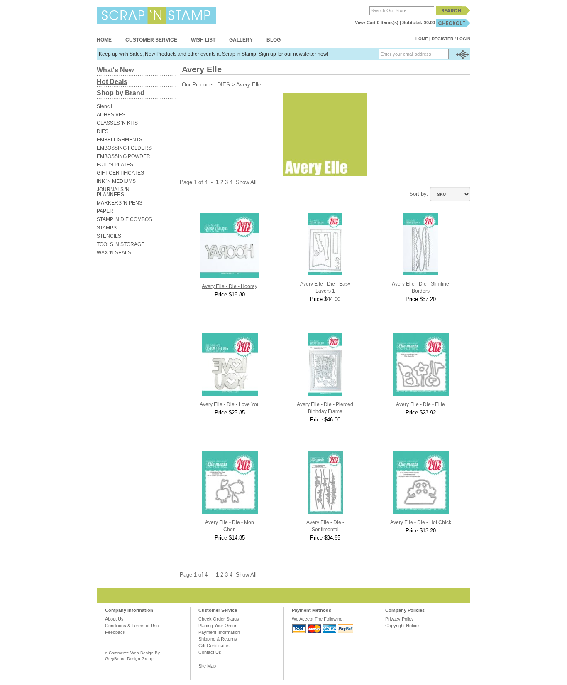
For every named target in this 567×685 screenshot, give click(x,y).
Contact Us (209, 652)
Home (104, 40)
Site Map (207, 665)
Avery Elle (248, 84)
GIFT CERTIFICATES (120, 173)
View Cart (365, 22)
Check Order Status (218, 618)
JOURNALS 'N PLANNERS (113, 192)
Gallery (241, 40)
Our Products (198, 84)
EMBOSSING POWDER (123, 156)
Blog (273, 40)
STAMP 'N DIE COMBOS (124, 219)
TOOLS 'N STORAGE (120, 244)
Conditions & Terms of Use (132, 625)
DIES (102, 131)
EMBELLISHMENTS (119, 140)
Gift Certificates (214, 645)
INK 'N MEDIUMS (116, 181)
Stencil (104, 106)
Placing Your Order (217, 625)
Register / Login (451, 39)
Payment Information (219, 632)
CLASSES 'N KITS (117, 123)
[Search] (453, 10)
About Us (114, 618)
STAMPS (107, 228)
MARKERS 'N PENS (119, 203)
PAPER (105, 211)
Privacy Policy (399, 618)
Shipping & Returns (217, 638)
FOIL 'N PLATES (115, 165)
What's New (115, 70)
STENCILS (109, 236)
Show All (246, 182)
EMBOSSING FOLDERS (124, 148)
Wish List (203, 40)
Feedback (115, 632)
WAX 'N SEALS (114, 253)
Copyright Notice (402, 625)
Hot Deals (112, 81)
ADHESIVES (111, 115)
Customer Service (151, 40)
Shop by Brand (120, 92)
